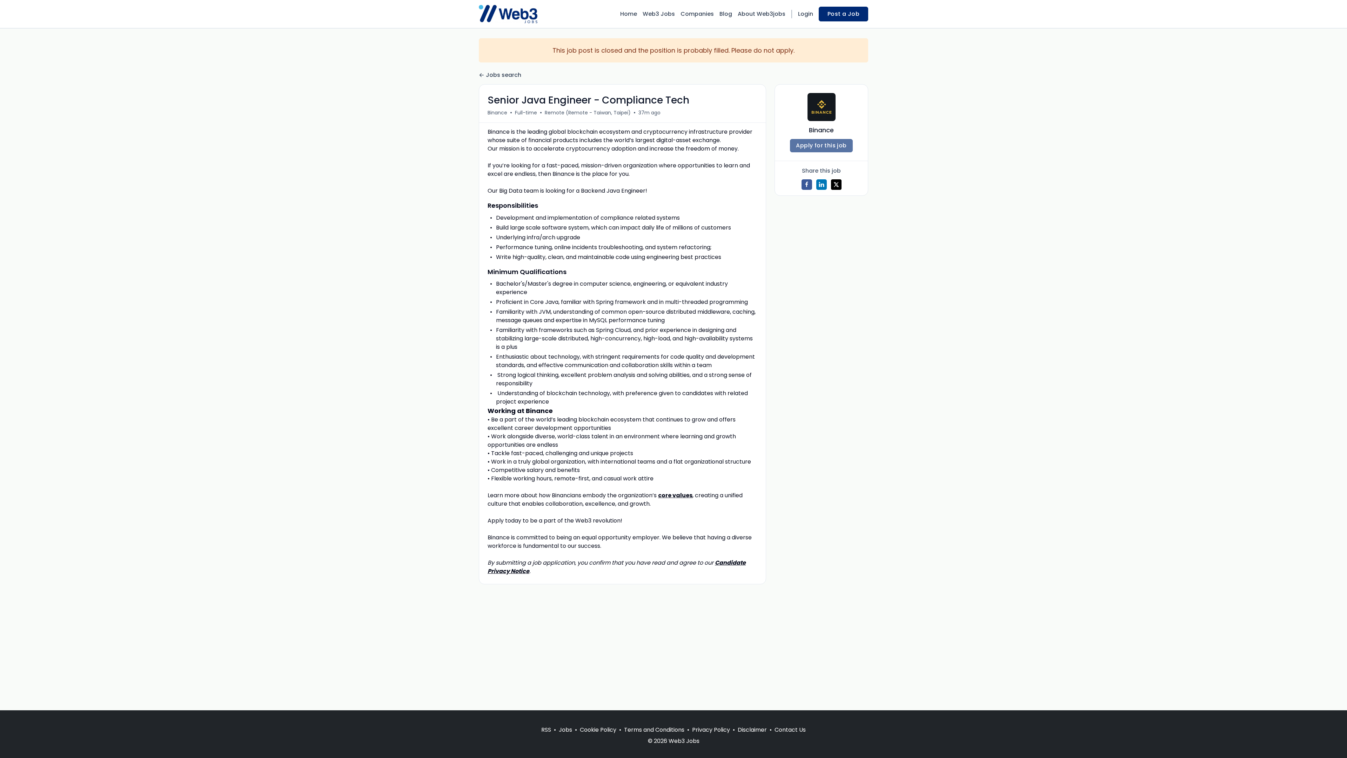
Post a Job (843, 14)
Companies (697, 14)
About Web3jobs (761, 14)
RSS (546, 730)
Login (805, 14)
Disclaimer (752, 730)
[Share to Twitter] (836, 184)
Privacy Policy (711, 730)
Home (628, 14)
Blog (725, 14)
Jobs (565, 730)
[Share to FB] (807, 184)
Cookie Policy (598, 730)
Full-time (526, 112)
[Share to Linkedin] (821, 184)
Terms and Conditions (654, 730)
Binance (497, 112)
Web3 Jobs (659, 14)
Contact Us (790, 730)
